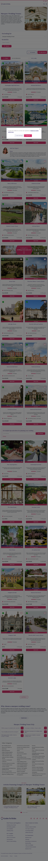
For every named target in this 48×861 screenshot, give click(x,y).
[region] (24, 133)
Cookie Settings (19, 135)
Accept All (28, 135)
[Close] (40, 129)
